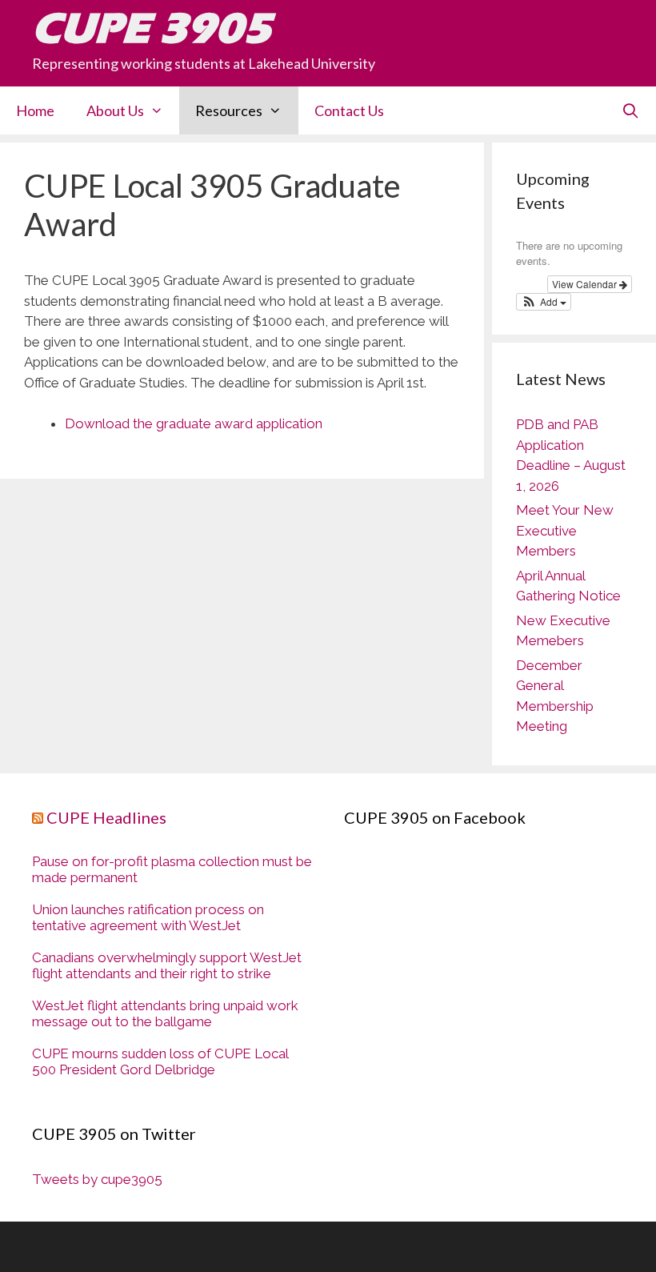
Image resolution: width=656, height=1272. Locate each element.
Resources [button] (228, 110)
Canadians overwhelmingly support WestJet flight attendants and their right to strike (167, 965)
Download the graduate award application (193, 423)
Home (35, 110)
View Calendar (585, 284)
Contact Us (349, 110)
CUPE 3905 (151, 28)
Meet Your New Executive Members (565, 530)
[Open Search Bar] (631, 110)
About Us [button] (115, 110)
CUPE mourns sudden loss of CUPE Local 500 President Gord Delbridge (160, 1061)
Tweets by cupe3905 (97, 1179)
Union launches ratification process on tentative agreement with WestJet (148, 917)
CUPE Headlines (106, 817)
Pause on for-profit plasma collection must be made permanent (172, 869)
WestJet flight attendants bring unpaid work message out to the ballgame (165, 1013)
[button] (543, 302)
